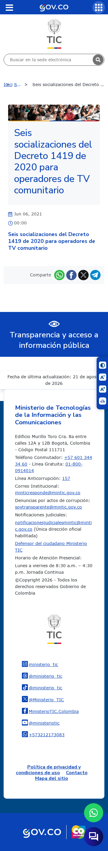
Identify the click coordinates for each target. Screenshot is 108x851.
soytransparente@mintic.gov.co (48, 506)
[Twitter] (83, 274)
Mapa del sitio (51, 778)
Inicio (8, 84)
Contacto (77, 772)
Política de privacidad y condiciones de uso (48, 770)
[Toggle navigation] (9, 7)
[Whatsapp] (59, 274)
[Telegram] (95, 274)
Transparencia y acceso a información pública (54, 340)
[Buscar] (98, 59)
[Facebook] (71, 274)
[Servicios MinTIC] (98, 7)
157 (66, 478)
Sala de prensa (22, 84)
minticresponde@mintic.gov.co (47, 492)
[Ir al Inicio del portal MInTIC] (54, 33)
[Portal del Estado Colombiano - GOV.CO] (54, 7)
